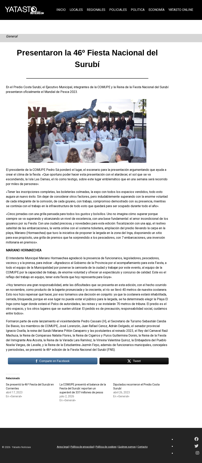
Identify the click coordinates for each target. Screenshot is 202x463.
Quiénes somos (127, 446)
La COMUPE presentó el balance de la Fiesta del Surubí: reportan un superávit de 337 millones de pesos (83, 388)
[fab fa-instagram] (197, 453)
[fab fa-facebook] (196, 439)
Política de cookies (106, 446)
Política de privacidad (82, 446)
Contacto (142, 446)
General (11, 36)
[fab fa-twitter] (196, 446)
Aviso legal (63, 446)
